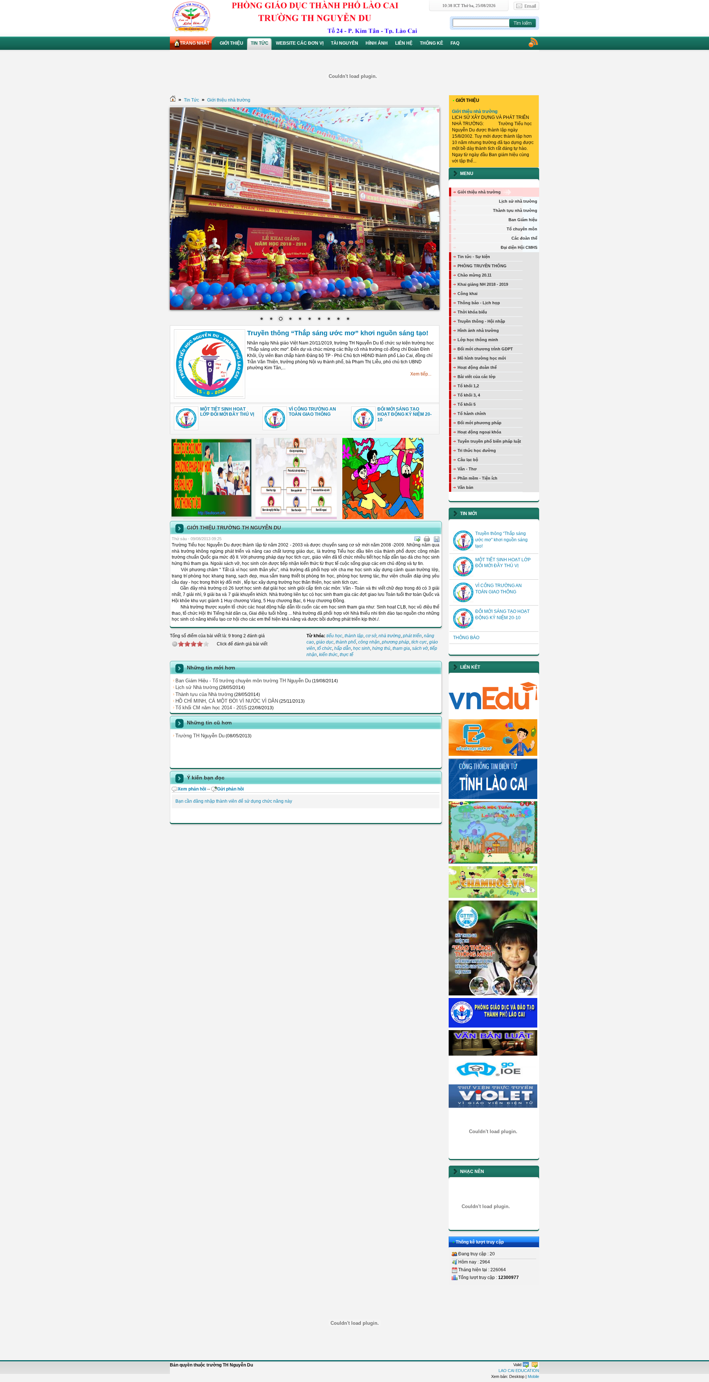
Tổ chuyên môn (522, 229)
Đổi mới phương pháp (479, 423)
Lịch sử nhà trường (518, 201)
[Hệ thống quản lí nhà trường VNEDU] (493, 715)
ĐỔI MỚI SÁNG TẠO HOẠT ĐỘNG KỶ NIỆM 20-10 (404, 414)
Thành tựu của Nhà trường (204, 694)
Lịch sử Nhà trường (196, 687)
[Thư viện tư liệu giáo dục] (493, 1108)
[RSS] (533, 42)
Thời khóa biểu (472, 312)
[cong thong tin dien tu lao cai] (493, 797)
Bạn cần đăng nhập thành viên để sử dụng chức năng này (233, 801)
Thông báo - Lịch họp (479, 303)
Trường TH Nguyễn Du (200, 735)
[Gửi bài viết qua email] (417, 539)
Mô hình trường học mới (482, 358)
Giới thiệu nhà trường (228, 100)
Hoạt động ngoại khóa (479, 432)
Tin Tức (191, 100)
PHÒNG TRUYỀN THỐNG (482, 266)
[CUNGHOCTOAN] (493, 862)
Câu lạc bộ (468, 459)
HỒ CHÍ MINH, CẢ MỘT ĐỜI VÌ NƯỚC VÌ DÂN (226, 701)
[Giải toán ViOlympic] (493, 1131)
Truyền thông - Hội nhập (481, 321)
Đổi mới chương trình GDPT (485, 349)
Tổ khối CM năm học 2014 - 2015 (211, 707)
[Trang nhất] (173, 100)
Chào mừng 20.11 (474, 275)
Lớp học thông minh (478, 339)
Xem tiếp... (420, 374)
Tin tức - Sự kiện (474, 256)
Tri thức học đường (477, 450)
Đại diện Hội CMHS (519, 247)
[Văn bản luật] (493, 1054)
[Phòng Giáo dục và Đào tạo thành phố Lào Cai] (493, 1026)
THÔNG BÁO (466, 637)
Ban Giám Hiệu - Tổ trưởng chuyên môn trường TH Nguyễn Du (243, 680)
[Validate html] (525, 1364)
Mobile (533, 1376)
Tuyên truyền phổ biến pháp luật (489, 441)
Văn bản (465, 487)
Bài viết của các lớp (477, 376)
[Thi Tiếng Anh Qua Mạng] (493, 1080)
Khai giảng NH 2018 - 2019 (483, 284)
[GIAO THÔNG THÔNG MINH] (493, 994)
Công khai (467, 293)
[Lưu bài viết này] (436, 539)
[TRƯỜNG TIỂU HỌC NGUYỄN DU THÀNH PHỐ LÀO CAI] (309, 16)
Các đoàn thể (524, 238)
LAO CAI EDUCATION (519, 1370)
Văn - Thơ (467, 469)
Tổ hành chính (472, 413)
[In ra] (427, 539)
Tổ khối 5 (467, 404)
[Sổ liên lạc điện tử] (493, 754)
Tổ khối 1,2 (468, 386)
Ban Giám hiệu (522, 219)
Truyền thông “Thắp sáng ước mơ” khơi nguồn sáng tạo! (337, 333)
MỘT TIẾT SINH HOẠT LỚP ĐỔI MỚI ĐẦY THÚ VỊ (227, 412)
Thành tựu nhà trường (515, 210)
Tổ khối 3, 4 (469, 395)
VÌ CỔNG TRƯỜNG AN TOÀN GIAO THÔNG (312, 412)
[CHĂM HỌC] (493, 896)
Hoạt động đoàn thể (477, 367)
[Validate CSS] (534, 1364)
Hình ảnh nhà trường (478, 330)
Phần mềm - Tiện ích (477, 478)
